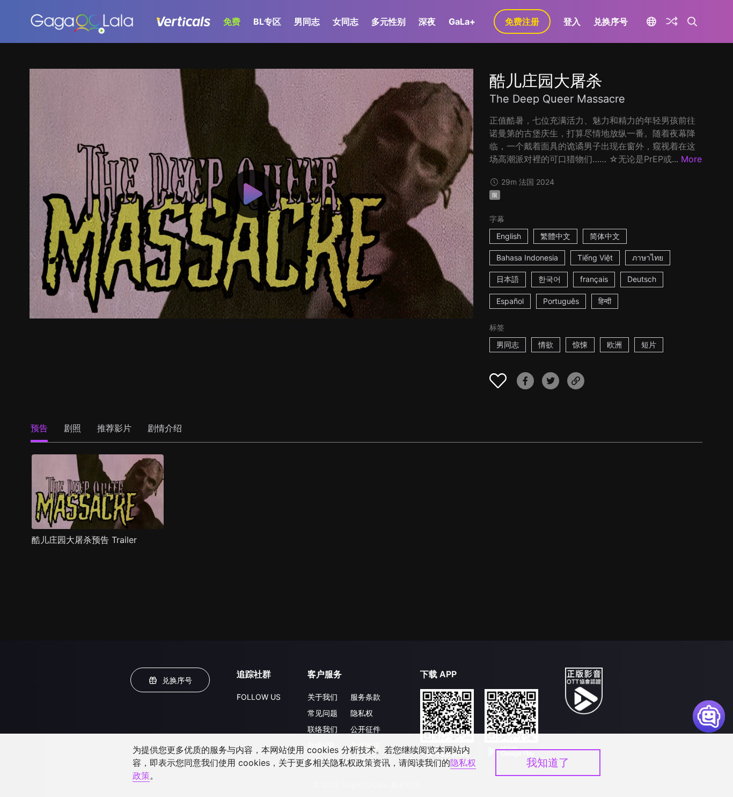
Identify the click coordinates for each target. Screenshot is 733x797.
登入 (572, 21)
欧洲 (614, 344)
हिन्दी (604, 301)
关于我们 (322, 696)
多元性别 (388, 21)
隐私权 (361, 713)
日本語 (507, 279)
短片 (648, 344)
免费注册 (522, 21)
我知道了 (547, 762)
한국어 (549, 279)
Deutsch (641, 279)
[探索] (672, 21)
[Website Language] (651, 21)
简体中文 (605, 236)
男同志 (307, 21)
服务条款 (365, 696)
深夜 (427, 21)
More (691, 159)
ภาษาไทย (647, 257)
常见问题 (322, 713)
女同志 (345, 21)
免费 (231, 21)
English (508, 236)
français (594, 279)
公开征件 (365, 729)
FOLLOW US (259, 696)
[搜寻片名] (692, 21)
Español (510, 301)
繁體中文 (555, 236)
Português (561, 301)
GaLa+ (462, 21)
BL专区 (267, 21)
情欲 (545, 344)
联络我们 (322, 729)
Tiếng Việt (595, 257)
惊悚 (580, 344)
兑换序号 (610, 21)
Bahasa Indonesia (527, 257)
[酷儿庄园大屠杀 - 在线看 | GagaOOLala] (82, 21)
